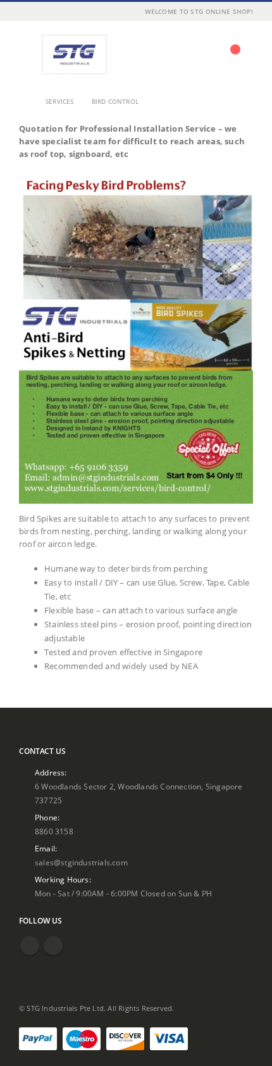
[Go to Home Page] (23, 101)
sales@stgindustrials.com (81, 862)
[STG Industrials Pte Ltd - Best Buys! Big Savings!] (74, 54)
